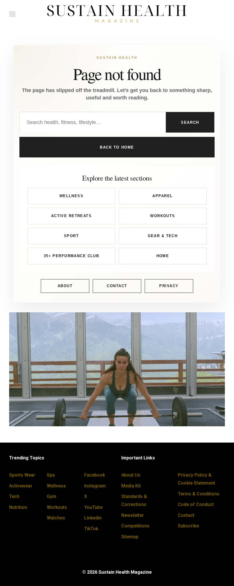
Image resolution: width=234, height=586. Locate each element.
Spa (51, 475)
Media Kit (131, 486)
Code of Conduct (196, 504)
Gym (51, 496)
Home (162, 256)
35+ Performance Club (71, 256)
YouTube (93, 507)
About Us (130, 475)
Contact (117, 286)
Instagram (95, 486)
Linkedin (93, 518)
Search (190, 122)
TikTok (91, 528)
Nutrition (18, 507)
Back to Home (117, 147)
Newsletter (132, 515)
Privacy (169, 286)
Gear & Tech (163, 236)
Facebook (94, 475)
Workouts (162, 216)
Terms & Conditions (198, 494)
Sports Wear (22, 475)
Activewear (20, 486)
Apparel (162, 196)
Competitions (135, 526)
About (65, 286)
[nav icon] (12, 14)
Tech (14, 496)
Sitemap (129, 536)
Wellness (71, 196)
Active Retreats (71, 216)
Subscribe (188, 526)
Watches (56, 518)
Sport (71, 236)
